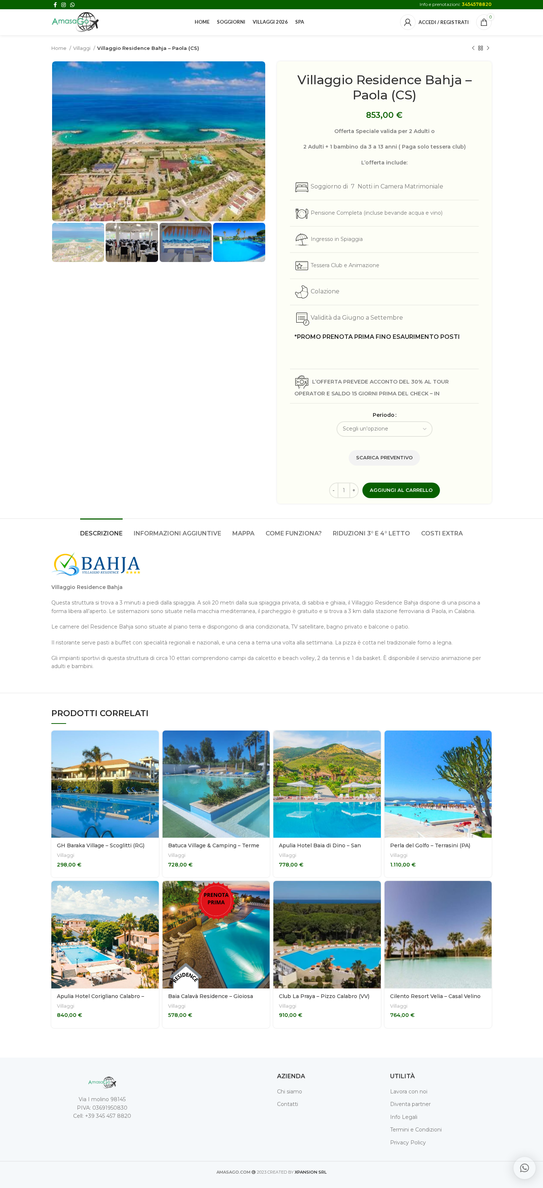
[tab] (101, 529)
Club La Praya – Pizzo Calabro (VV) (324, 996)
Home (59, 48)
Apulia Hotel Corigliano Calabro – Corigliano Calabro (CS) (100, 1000)
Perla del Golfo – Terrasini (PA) (430, 845)
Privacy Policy (408, 1142)
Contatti (287, 1104)
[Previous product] (473, 48)
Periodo (384, 415)
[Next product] (488, 48)
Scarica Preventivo (384, 457)
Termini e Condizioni (416, 1129)
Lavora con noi (408, 1091)
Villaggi (82, 48)
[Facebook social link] (55, 5)
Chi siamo (289, 1091)
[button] (524, 1168)
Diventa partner (410, 1104)
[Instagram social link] (63, 5)
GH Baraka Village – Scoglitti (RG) (100, 845)
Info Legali (403, 1117)
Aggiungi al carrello (401, 490)
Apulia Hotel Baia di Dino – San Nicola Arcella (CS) (320, 849)
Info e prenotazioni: (456, 4)
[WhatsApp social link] (72, 5)
